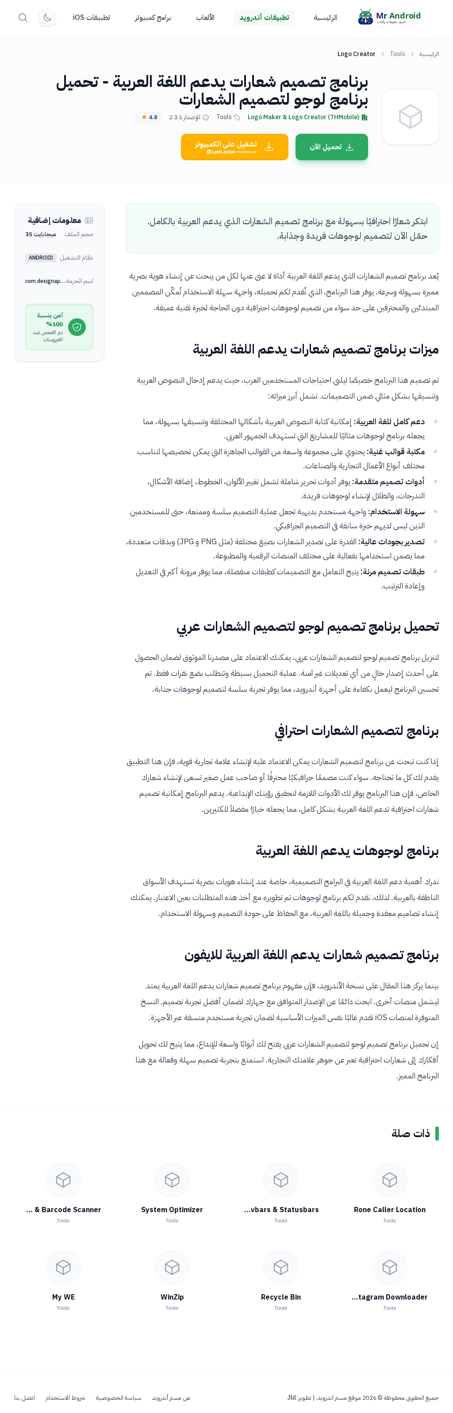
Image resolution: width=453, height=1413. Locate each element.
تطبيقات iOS (91, 17)
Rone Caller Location (390, 1210)
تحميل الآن (326, 147)
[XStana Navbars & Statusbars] (281, 1180)
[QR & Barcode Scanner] (63, 1180)
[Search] (23, 17)
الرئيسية (325, 17)
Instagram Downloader (387, 1297)
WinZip (172, 1297)
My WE (63, 1297)
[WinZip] (172, 1267)
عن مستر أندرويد (171, 1398)
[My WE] (63, 1267)
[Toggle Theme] (47, 17)
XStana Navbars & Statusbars (267, 1210)
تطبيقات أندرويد (264, 17)
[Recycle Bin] (281, 1267)
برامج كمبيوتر (153, 17)
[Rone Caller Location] (389, 1180)
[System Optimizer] (172, 1180)
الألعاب (205, 17)
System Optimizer (172, 1210)
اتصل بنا (24, 1398)
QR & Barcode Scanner (62, 1210)
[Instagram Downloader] (389, 1267)
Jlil (291, 1397)
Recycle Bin (281, 1297)
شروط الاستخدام (65, 1398)
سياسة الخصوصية (119, 1398)
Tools (397, 54)
